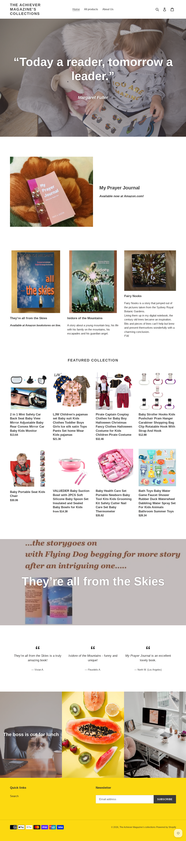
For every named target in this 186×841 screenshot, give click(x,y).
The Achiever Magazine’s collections (25, 9)
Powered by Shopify (166, 827)
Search (14, 796)
